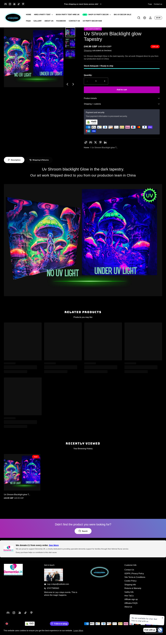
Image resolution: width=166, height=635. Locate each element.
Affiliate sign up (131, 599)
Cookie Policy (130, 581)
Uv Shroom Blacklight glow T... (105, 148)
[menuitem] (143, 570)
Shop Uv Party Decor (98, 14)
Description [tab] (16, 160)
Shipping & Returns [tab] (40, 160)
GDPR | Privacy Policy (134, 573)
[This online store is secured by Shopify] (122, 122)
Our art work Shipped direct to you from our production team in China (83, 175)
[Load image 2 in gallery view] (70, 43)
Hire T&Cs (129, 596)
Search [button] (85, 531)
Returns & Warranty (132, 588)
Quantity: (88, 75)
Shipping (88, 50)
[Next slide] (73, 84)
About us (128, 607)
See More (54, 545)
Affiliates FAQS (131, 603)
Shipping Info (130, 585)
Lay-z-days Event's (92, 29)
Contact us (158, 4)
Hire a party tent (42, 14)
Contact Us (129, 570)
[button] (139, 18)
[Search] (138, 17)
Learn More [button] (78, 631)
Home (86, 148)
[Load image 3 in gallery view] (70, 54)
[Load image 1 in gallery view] (70, 32)
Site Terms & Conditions (134, 577)
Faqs (150, 4)
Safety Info (129, 592)
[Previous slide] (67, 84)
